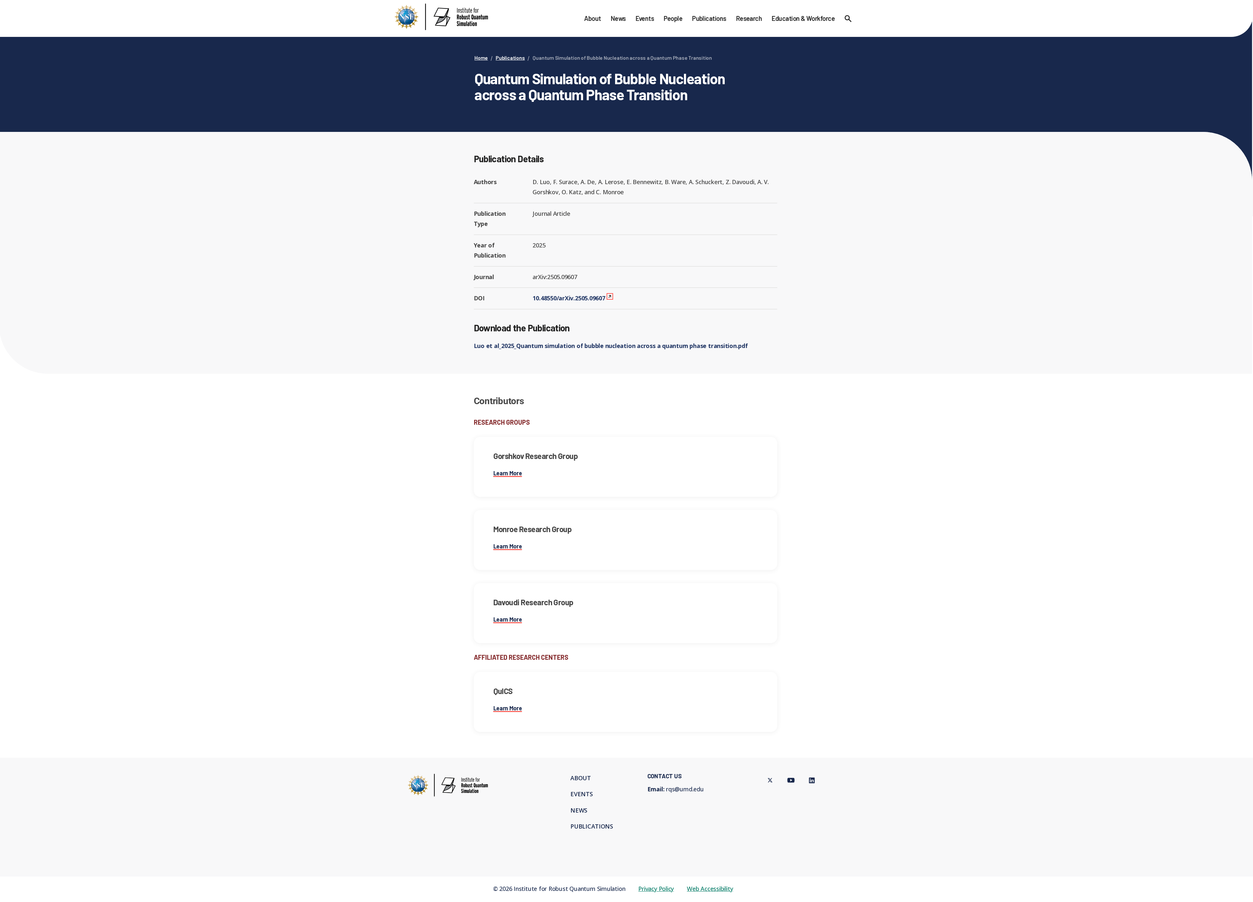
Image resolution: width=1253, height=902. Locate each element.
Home (481, 58)
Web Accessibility (710, 889)
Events (645, 18)
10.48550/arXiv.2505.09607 (569, 298)
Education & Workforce (803, 18)
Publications (709, 18)
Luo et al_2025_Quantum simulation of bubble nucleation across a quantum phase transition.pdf (611, 346)
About (592, 18)
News (618, 18)
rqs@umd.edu (685, 789)
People (673, 18)
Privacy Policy (656, 889)
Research (749, 18)
